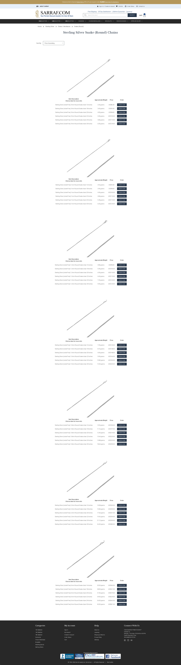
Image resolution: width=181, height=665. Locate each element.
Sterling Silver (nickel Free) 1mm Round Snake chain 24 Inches (73, 200)
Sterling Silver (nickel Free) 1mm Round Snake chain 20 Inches (73, 192)
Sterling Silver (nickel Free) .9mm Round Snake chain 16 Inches (73, 105)
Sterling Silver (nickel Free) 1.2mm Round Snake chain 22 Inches (74, 276)
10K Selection (38, 630)
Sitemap (96, 639)
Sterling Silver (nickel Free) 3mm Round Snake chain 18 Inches (73, 589)
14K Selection (38, 632)
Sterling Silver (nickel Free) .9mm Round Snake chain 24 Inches (73, 120)
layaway (96, 632)
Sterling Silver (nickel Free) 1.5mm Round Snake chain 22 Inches (74, 356)
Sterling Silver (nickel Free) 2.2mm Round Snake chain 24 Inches (74, 520)
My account (67, 632)
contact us (142, 6)
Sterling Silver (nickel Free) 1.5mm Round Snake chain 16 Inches (74, 345)
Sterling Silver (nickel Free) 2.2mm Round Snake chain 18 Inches (74, 509)
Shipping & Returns (99, 634)
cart (65, 639)
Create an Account (110, 6)
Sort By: (38, 43)
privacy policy (98, 637)
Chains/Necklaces (94, 21)
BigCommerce (93, 652)
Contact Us (127, 631)
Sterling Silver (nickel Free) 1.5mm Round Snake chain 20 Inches (74, 352)
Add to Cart (122, 105)
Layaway (129, 12)
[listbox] (53, 43)
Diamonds (38, 637)
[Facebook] (125, 640)
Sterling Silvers (39, 647)
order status (130, 6)
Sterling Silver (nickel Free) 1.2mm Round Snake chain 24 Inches (74, 280)
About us (96, 630)
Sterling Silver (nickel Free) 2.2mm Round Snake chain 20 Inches (74, 513)
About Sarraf (44, 6)
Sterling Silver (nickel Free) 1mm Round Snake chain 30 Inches (73, 204)
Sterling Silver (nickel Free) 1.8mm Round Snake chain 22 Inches (74, 436)
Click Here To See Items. (112, 2)
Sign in (101, 6)
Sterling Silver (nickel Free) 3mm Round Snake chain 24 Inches (73, 600)
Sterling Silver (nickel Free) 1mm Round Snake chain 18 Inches (73, 188)
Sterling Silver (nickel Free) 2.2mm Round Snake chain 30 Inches (74, 524)
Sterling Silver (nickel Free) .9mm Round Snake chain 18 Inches (73, 108)
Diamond (81, 21)
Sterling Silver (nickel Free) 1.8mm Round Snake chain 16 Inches (74, 425)
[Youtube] (132, 640)
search (132, 15)
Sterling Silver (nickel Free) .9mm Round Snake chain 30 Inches (73, 123)
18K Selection (38, 634)
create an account (69, 634)
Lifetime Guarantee (118, 12)
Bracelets (108, 21)
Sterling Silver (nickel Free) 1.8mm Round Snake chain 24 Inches (74, 440)
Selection (43, 21)
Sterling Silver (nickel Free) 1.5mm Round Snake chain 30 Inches (74, 364)
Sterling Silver (136, 21)
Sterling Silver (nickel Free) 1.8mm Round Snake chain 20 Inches (74, 432)
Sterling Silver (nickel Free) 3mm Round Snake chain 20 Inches (73, 593)
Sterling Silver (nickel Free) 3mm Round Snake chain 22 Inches (73, 596)
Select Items (80, 2)
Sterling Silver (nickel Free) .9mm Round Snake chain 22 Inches (73, 116)
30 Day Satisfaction (104, 12)
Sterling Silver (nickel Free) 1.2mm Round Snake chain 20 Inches (74, 272)
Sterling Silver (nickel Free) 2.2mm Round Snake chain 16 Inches (74, 505)
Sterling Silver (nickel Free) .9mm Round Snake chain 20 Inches (73, 112)
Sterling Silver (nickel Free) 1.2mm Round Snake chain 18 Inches (74, 269)
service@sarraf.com (129, 637)
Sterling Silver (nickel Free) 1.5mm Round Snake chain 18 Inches (74, 349)
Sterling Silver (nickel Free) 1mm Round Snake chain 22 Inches (73, 196)
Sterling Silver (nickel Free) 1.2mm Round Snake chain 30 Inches (74, 284)
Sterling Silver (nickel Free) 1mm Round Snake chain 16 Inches (73, 185)
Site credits (110, 662)
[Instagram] (128, 640)
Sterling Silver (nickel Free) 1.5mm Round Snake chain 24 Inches (74, 360)
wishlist (120, 6)
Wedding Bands (121, 21)
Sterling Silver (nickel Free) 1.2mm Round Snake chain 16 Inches (74, 265)
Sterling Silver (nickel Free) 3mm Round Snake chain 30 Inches (73, 604)
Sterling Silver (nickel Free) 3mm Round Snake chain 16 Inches (73, 585)
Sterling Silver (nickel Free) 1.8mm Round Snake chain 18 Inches (74, 429)
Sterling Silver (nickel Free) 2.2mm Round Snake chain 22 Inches (74, 516)
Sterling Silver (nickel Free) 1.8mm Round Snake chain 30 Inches (74, 444)
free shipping (92, 12)
